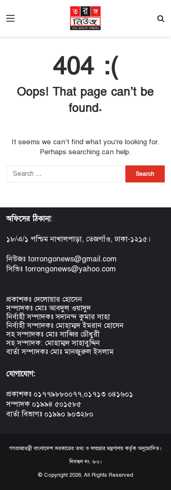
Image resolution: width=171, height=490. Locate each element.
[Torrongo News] (85, 18)
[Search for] (160, 21)
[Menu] (10, 21)
